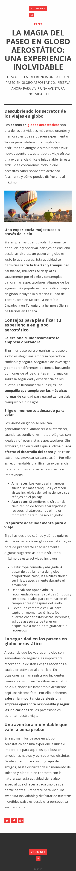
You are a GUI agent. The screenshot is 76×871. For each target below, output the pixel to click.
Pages (38, 24)
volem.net (38, 8)
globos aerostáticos (43, 125)
